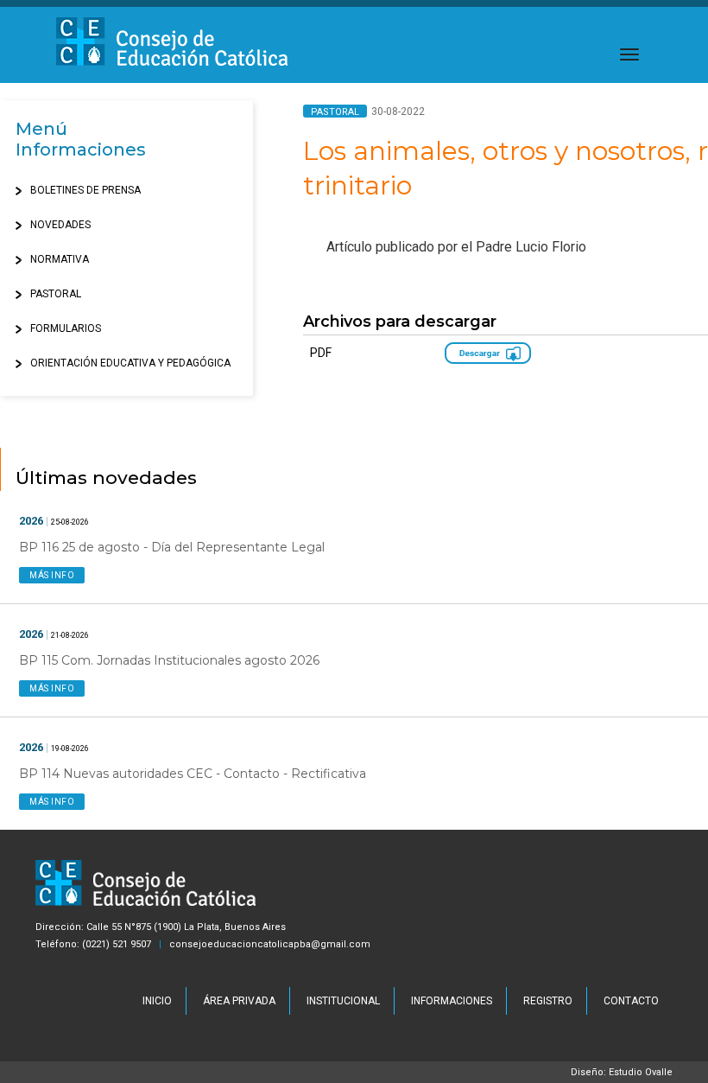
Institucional (343, 1001)
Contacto (631, 1001)
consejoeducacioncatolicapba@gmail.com (269, 944)
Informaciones (451, 1001)
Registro (547, 1001)
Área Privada (239, 1001)
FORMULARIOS (65, 328)
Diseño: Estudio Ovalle (622, 1072)
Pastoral (55, 294)
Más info (51, 575)
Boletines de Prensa (85, 190)
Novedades (60, 225)
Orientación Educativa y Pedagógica (130, 363)
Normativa (59, 259)
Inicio (157, 1001)
